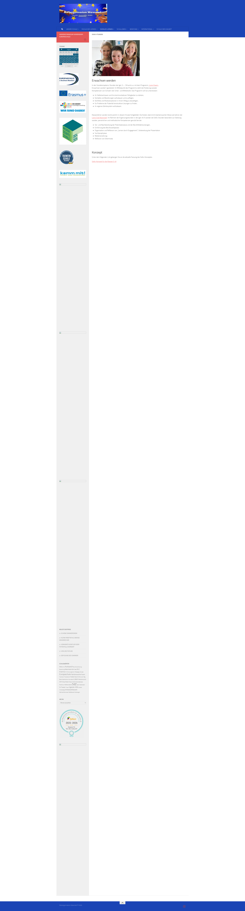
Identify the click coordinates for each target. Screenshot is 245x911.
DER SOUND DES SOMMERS (69, 655)
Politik (73, 682)
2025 (62, 66)
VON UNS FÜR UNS (67, 651)
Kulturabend (71, 679)
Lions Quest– (154, 85)
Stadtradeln (82, 684)
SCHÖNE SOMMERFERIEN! (69, 633)
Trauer (67, 687)
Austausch (69, 667)
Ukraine (80, 687)
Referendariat (68, 684)
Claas (75, 669)
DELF (78, 669)
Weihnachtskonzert (63, 692)
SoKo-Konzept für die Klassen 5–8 (104, 161)
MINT (60, 682)
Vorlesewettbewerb (71, 690)
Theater (63, 687)
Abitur (61, 667)
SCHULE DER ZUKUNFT (164, 29)
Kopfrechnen (65, 679)
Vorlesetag (62, 689)
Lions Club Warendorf (99, 118)
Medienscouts (82, 679)
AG (64, 667)
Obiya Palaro (65, 682)
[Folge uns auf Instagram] (85, 39)
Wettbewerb (72, 692)
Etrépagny (77, 672)
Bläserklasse (68, 669)
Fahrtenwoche (76, 674)
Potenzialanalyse (79, 682)
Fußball (72, 677)
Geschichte (77, 677)
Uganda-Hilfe (73, 687)
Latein (76, 679)
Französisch (67, 677)
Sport (78, 684)
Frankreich (61, 677)
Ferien (83, 674)
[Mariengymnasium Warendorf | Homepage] (83, 13)
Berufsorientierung (77, 667)
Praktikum (61, 684)
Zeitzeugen (77, 692)
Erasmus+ (62, 672)
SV (60, 687)
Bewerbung (62, 669)
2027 (75, 66)
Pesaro (70, 682)
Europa (81, 672)
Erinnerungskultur (71, 672)
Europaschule (65, 674)
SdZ (74, 684)
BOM (73, 669)
